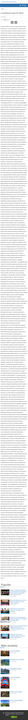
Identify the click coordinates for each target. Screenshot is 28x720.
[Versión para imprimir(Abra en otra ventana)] (8, 19)
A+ (15, 22)
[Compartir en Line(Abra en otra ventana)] (4, 19)
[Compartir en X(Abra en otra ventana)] (2, 19)
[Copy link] (9, 19)
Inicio (2, 9)
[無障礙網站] (14, 716)
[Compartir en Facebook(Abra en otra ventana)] (1, 19)
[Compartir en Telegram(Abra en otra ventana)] (6, 19)
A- (12, 22)
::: (1, 0)
